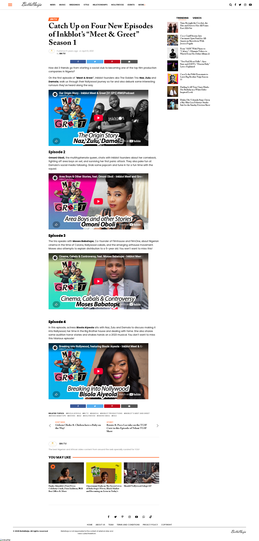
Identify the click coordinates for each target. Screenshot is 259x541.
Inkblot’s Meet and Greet (137, 413)
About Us (100, 524)
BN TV (62, 53)
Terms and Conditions (128, 524)
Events (131, 4)
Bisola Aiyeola (74, 413)
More (141, 4)
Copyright (166, 524)
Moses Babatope (58, 416)
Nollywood (117, 4)
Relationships (100, 4)
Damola (94, 413)
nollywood (89, 416)
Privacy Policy (150, 524)
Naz (79, 416)
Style (86, 4)
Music (62, 4)
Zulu (114, 416)
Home (89, 524)
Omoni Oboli (104, 416)
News (52, 4)
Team (110, 524)
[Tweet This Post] (95, 61)
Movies (71, 416)
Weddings (74, 4)
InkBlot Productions (111, 413)
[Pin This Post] (112, 61)
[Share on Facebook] (78, 61)
